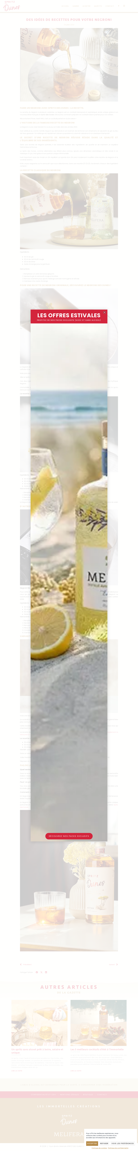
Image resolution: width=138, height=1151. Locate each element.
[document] (69, 575)
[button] (104, 312)
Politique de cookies (99, 1148)
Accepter (92, 1144)
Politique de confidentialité (118, 1148)
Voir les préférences (123, 1144)
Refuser (104, 1144)
